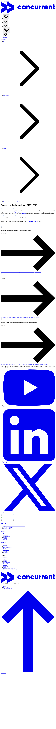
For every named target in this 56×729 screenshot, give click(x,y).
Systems (5, 545)
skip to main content (5, 1)
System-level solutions (8, 527)
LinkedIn (31, 221)
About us (5, 557)
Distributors (5, 566)
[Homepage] (28, 12)
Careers (5, 560)
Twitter (37, 221)
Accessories (5, 552)
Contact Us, (30, 217)
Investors (5, 561)
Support (5, 558)
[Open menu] (2, 39)
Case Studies (6, 563)
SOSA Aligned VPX (7, 547)
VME (4, 548)
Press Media (6, 95)
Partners (5, 565)
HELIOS (24, 213)
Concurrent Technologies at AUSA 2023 (12, 201)
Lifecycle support (7, 528)
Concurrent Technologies (6, 210)
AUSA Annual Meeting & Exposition (13, 212)
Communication (6, 536)
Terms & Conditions (7, 588)
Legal (4, 586)
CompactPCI (6, 550)
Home (4, 41)
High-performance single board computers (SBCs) (14, 526)
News (4, 148)
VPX (4, 546)
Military (5, 533)
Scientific (5, 539)
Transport (5, 538)
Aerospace (5, 535)
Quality (4, 567)
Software (5, 551)
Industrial (5, 537)
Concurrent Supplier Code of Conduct (11, 569)
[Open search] (1, 39)
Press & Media (6, 562)
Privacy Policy (6, 587)
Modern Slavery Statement (9, 568)
